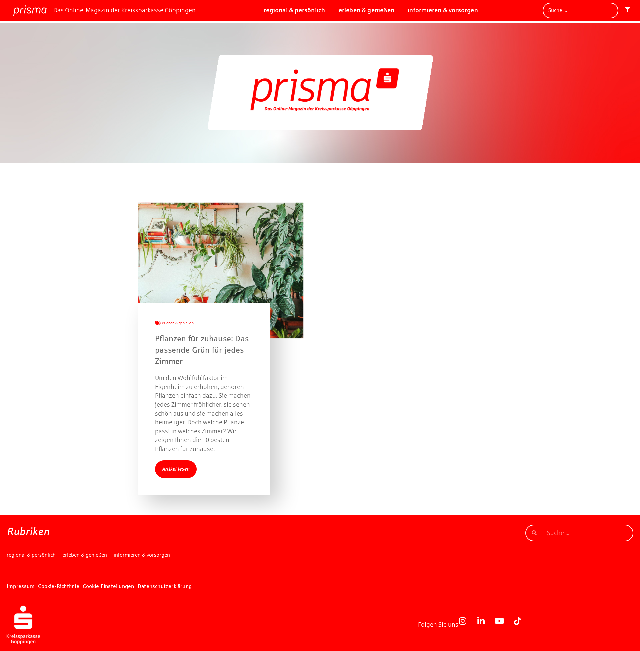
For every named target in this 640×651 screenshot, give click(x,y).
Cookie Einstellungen (108, 586)
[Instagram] (466, 625)
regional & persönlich (294, 10)
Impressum (21, 586)
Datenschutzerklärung (165, 586)
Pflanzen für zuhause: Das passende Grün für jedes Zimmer (202, 349)
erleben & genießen (367, 10)
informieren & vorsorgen (443, 10)
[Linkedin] (485, 625)
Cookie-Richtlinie (58, 586)
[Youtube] (503, 625)
